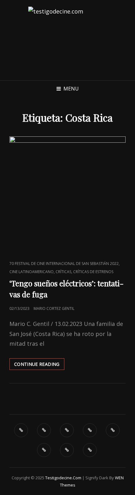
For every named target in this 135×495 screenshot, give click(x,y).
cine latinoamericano (31, 271)
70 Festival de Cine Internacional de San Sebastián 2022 (64, 263)
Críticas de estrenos (93, 271)
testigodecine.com (63, 478)
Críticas (63, 271)
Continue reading (39, 365)
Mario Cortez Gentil (54, 308)
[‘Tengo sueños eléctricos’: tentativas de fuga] (67, 194)
